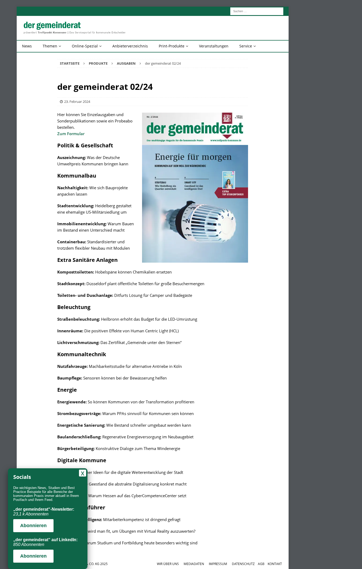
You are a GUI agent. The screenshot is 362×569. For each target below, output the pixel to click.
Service (245, 45)
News (27, 45)
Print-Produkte (171, 45)
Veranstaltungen (213, 45)
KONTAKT (275, 564)
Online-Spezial (85, 45)
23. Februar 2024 (77, 101)
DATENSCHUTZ (243, 564)
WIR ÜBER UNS (168, 564)
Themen (50, 45)
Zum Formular (71, 133)
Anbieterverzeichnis (130, 45)
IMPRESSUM (218, 564)
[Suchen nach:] (256, 10)
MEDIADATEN (194, 564)
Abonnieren (33, 525)
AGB (261, 564)
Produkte (98, 63)
